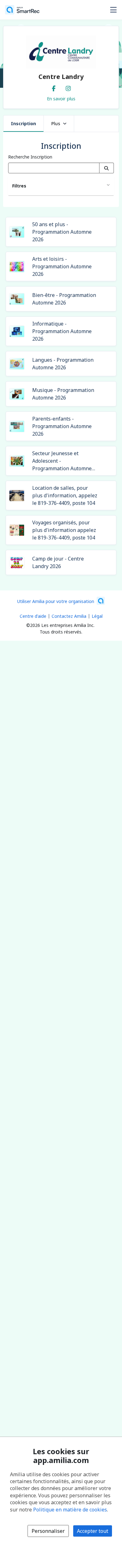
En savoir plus (61, 98)
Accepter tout (92, 1530)
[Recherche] (106, 168)
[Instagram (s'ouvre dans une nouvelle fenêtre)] (68, 87)
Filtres (19, 186)
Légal (97, 616)
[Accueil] (22, 9)
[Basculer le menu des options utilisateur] (113, 10)
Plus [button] (55, 123)
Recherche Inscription (30, 157)
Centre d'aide (33, 616)
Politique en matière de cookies (70, 1509)
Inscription (23, 123)
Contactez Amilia (69, 616)
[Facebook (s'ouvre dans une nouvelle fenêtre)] (54, 87)
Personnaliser (48, 1530)
